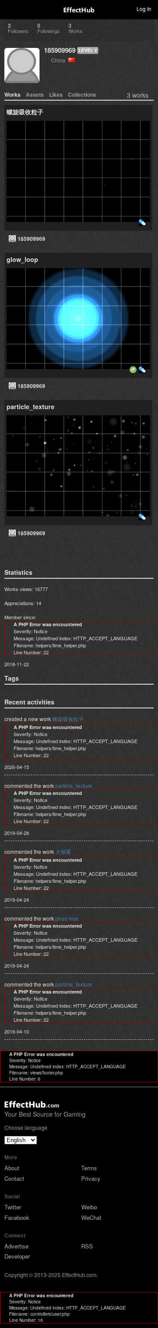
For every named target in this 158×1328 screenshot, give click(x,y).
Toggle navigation (10, 8)
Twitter (12, 1207)
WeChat (91, 1217)
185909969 (59, 50)
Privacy (91, 1178)
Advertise (16, 1246)
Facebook (16, 1217)
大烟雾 (63, 851)
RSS (87, 1246)
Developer (17, 1256)
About (11, 1168)
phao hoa (66, 918)
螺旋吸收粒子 (68, 718)
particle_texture (73, 785)
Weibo (89, 1207)
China (59, 60)
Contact (14, 1178)
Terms (89, 1168)
